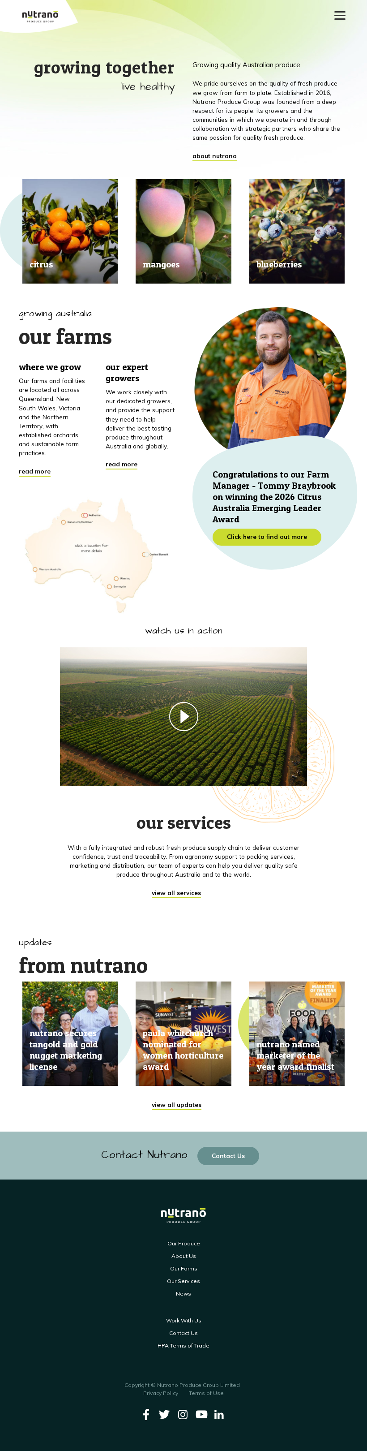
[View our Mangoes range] (183, 231)
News (183, 1293)
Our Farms (183, 1268)
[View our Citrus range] (70, 231)
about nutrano (214, 155)
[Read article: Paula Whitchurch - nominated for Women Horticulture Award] (183, 1034)
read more (35, 471)
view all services (176, 892)
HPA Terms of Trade (183, 1345)
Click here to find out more (267, 536)
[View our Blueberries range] (297, 231)
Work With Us (183, 1320)
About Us (183, 1256)
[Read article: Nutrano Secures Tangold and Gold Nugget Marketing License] (70, 1034)
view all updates (176, 1104)
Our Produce (183, 1243)
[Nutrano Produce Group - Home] (40, 16)
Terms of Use (206, 1393)
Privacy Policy (160, 1393)
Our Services (183, 1281)
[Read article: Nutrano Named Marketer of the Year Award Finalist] (297, 1034)
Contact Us (228, 1155)
